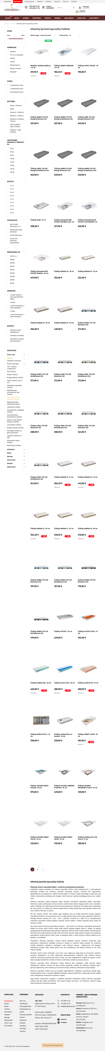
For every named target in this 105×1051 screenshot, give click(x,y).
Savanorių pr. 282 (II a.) (86, 1008)
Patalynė (10, 463)
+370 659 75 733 (34, 6)
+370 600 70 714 (34, 8)
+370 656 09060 (81, 1031)
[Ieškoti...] (73, 7)
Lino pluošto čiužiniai (14, 425)
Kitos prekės (11, 460)
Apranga (10, 456)
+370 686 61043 (80, 1006)
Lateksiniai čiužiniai (13, 407)
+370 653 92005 (81, 1011)
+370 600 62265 (81, 1025)
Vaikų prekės (11, 467)
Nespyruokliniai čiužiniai (15, 377)
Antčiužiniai (11, 449)
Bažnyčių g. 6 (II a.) (85, 1003)
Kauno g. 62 (84, 1028)
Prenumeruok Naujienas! (52, 1045)
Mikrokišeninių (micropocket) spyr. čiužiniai (13, 392)
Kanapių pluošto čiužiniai (15, 428)
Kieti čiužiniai (11, 372)
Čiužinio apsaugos (13, 364)
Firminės (50, 7)
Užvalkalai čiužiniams (14, 361)
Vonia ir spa (11, 355)
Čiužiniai (10, 358)
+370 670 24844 (81, 1019)
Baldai (9, 453)
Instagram (64, 1022)
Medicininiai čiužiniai (14, 445)
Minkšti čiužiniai (12, 375)
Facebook (63, 1019)
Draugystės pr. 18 (84, 1022)
